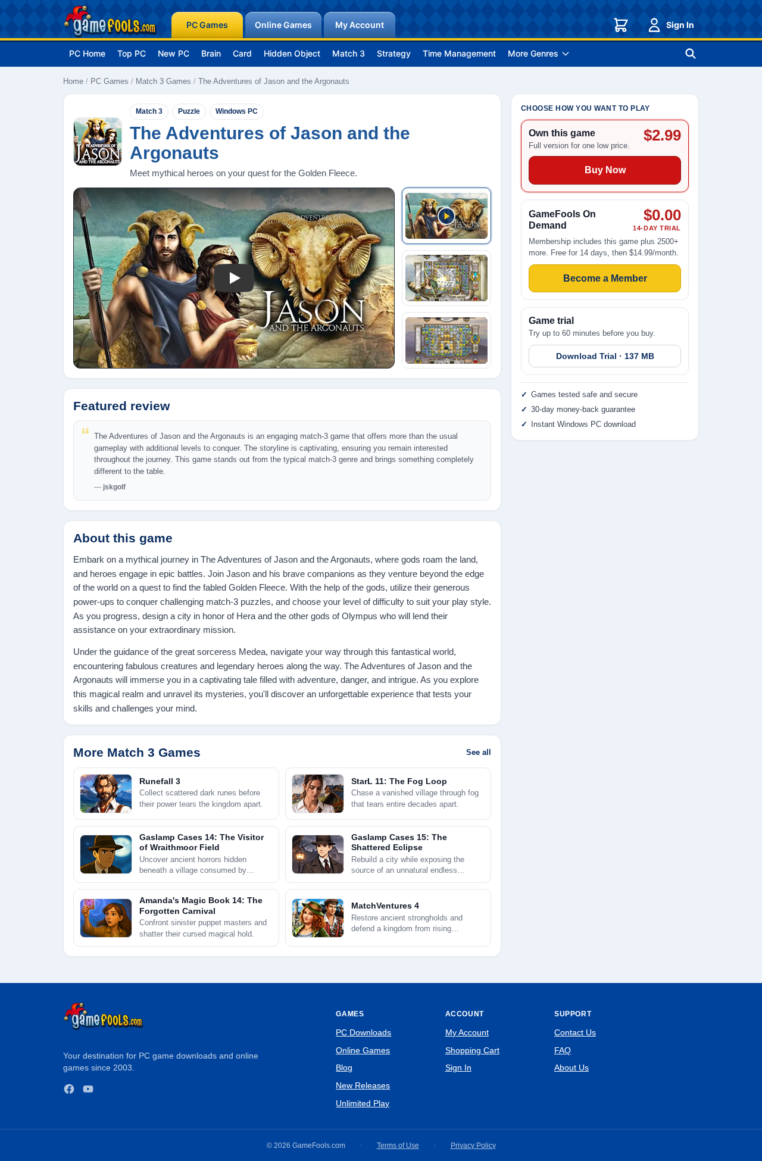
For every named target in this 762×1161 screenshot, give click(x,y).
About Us (571, 1067)
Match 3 (348, 53)
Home (73, 81)
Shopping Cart (472, 1050)
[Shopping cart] (621, 25)
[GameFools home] (110, 21)
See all (478, 752)
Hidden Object (292, 53)
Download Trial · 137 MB (605, 356)
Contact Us (575, 1032)
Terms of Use (398, 1145)
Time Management (459, 53)
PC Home (87, 53)
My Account (359, 25)
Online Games (283, 25)
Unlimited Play (362, 1103)
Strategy (394, 53)
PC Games (207, 25)
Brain (211, 53)
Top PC (131, 53)
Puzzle (189, 111)
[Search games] (690, 53)
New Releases (363, 1085)
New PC (173, 53)
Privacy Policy (473, 1145)
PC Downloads (363, 1032)
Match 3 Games (163, 81)
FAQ (562, 1050)
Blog (344, 1067)
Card (242, 53)
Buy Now (605, 171)
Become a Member (605, 278)
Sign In (680, 25)
